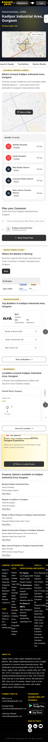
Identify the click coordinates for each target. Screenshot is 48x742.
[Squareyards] (7, 3)
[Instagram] (30, 730)
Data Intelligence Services (26, 611)
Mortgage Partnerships (24, 617)
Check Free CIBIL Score (38, 621)
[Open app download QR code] (46, 19)
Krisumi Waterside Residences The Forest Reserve (19, 533)
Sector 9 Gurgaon (8, 487)
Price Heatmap (39, 573)
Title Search (38, 582)
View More (6, 494)
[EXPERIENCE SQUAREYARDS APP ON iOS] (35, 714)
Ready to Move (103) (13, 331)
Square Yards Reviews (5, 596)
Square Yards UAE (15, 582)
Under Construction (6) (14, 340)
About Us (5, 570)
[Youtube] (41, 726)
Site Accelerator (26, 588)
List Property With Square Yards (26, 577)
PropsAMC (15, 626)
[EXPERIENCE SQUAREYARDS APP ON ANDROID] (36, 708)
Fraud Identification (6, 626)
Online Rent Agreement (38, 612)
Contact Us (6, 603)
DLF (17, 314)
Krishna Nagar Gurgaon (10, 490)
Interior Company (14, 614)
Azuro (13, 619)
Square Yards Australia (14, 590)
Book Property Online (14, 631)
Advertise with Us (26, 600)
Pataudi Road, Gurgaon (12, 391)
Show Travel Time (25, 238)
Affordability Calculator (38, 598)
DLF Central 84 (7, 518)
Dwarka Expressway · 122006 (14, 12)
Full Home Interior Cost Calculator (38, 637)
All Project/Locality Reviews (40, 605)
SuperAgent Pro (26, 622)
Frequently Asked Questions (6, 588)
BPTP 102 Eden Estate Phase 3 (13, 552)
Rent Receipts (39, 617)
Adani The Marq (7, 549)
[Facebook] (30, 726)
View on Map (25, 112)
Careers (5, 573)
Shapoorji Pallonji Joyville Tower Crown (16, 521)
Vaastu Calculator (38, 586)
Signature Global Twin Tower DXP (13, 536)
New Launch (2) (11, 348)
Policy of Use (5, 620)
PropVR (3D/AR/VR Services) (24, 594)
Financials (5, 582)
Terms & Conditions (6, 614)
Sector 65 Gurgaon (8, 506)
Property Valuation (37, 577)
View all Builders (23, 359)
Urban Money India (13, 598)
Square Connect (26, 582)
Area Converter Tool (39, 644)
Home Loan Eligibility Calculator (38, 629)
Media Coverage (5, 577)
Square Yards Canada (14, 575)
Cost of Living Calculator (39, 592)
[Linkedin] (35, 726)
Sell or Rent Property (20, 3)
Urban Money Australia (14, 607)
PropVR (14, 622)
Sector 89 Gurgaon (8, 503)
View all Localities (23, 428)
